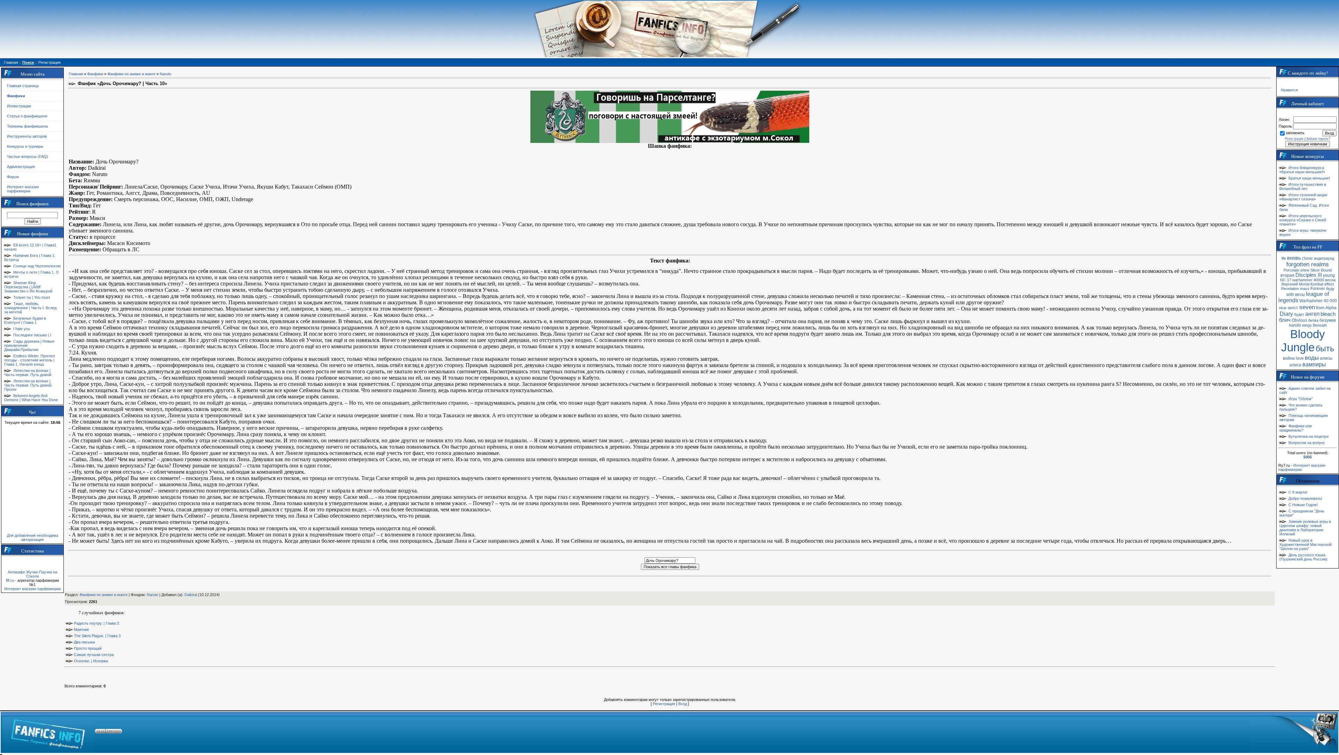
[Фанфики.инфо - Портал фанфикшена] (47, 732)
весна (1330, 280)
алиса (1295, 365)
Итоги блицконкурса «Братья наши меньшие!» (1302, 170)
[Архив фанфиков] (1294, 732)
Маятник (81, 629)
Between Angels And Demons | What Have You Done (31, 398)
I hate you (21, 329)
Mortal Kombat (1311, 284)
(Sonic (1307, 258)
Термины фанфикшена (27, 126)
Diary (1286, 314)
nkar (1283, 308)
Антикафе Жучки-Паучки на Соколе (32, 574)
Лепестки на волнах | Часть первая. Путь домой (27, 372)
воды (1312, 357)
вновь (1294, 258)
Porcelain (1291, 270)
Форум (13, 177)
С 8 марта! (1297, 492)
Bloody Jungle (1303, 341)
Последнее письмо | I (32, 335)
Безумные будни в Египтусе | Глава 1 (25, 320)
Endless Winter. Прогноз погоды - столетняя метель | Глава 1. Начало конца (29, 360)
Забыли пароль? (1318, 138)
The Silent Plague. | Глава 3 (97, 636)
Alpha (1331, 307)
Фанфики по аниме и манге (131, 74)
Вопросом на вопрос (1306, 443)
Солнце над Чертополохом (37, 266)
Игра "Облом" (1300, 399)
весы (1300, 294)
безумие (1327, 320)
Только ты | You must (31, 297)
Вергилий (1289, 284)
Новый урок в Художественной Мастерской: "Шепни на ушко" (1305, 544)
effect (1329, 284)
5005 (1307, 457)
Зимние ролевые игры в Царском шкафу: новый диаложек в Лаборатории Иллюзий (1305, 527)
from (1320, 307)
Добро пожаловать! (1305, 498)
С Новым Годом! (1303, 505)
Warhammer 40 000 (1318, 300)
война (1289, 358)
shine (1304, 270)
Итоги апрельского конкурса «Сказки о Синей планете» (1302, 220)
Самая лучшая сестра (94, 655)
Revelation (1290, 289)
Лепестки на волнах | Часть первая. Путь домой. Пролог (28, 385)
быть (1325, 348)
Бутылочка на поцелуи (1308, 436)
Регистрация (664, 704)
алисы (1326, 358)
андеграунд (1324, 258)
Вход (682, 704)
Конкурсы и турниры (25, 146)
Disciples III (1308, 275)
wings (1307, 325)
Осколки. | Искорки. (91, 661)
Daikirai (190, 595)
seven (1307, 307)
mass (1304, 289)
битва (1313, 320)
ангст (1293, 307)
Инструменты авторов (27, 136)
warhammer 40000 (1308, 280)
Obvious (1299, 320)
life (1283, 258)
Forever (1317, 288)
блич (1285, 320)
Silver (1315, 270)
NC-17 (1285, 280)
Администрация (21, 167)
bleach (1328, 314)
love (1300, 358)
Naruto (165, 74)
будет (1299, 314)
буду (1330, 289)
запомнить (1295, 133)
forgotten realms (1307, 264)
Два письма (84, 642)
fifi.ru (10, 580)
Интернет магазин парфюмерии (23, 189)
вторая (1287, 275)
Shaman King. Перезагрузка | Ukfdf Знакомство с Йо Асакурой (28, 287)
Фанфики (95, 74)
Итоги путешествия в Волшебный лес (1302, 186)
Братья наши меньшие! (1309, 178)
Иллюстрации (19, 106)
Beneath (1320, 325)
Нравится (1289, 90)
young (1329, 275)
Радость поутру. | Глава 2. (97, 623)
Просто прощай (87, 648)
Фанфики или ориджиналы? (1295, 428)
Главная (76, 74)
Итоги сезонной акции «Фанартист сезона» (1303, 197)
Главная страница (23, 86)
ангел (1312, 314)
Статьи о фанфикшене (27, 116)
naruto (1295, 325)
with (1290, 294)
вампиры (1314, 364)
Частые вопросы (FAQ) (27, 156)
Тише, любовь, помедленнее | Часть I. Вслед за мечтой (30, 308)
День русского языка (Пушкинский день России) (1303, 557)
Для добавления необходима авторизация (32, 537)
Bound (1326, 270)
